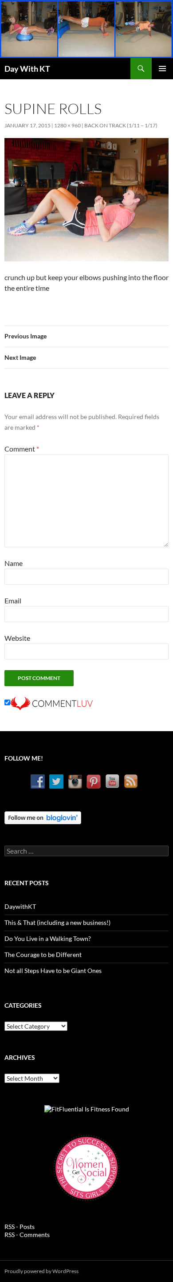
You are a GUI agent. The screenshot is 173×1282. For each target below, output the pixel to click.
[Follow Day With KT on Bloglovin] (42, 817)
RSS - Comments (27, 1234)
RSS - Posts (19, 1226)
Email (12, 600)
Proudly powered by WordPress (41, 1271)
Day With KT (27, 68)
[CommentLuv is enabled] (51, 702)
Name (13, 563)
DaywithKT (20, 906)
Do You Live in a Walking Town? (47, 938)
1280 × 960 (67, 125)
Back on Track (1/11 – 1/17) (120, 125)
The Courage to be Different (43, 954)
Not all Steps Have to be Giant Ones (53, 970)
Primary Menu (162, 68)
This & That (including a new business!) (57, 922)
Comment (21, 448)
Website (17, 638)
